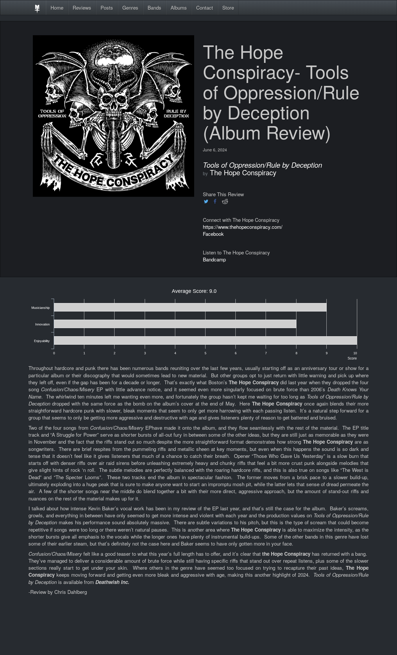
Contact (204, 7)
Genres (130, 7)
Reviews (82, 7)
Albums (179, 7)
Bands (154, 7)
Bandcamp (214, 259)
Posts (107, 7)
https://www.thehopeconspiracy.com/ (242, 226)
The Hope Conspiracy (243, 172)
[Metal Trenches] (37, 7)
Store (228, 7)
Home (57, 7)
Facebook (213, 233)
